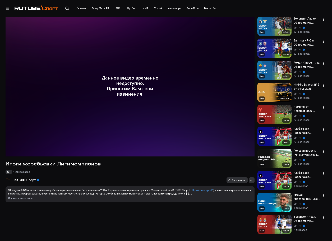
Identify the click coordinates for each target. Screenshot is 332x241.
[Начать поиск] (67, 8)
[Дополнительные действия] (252, 180)
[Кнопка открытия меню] (7, 8)
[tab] (82, 8)
